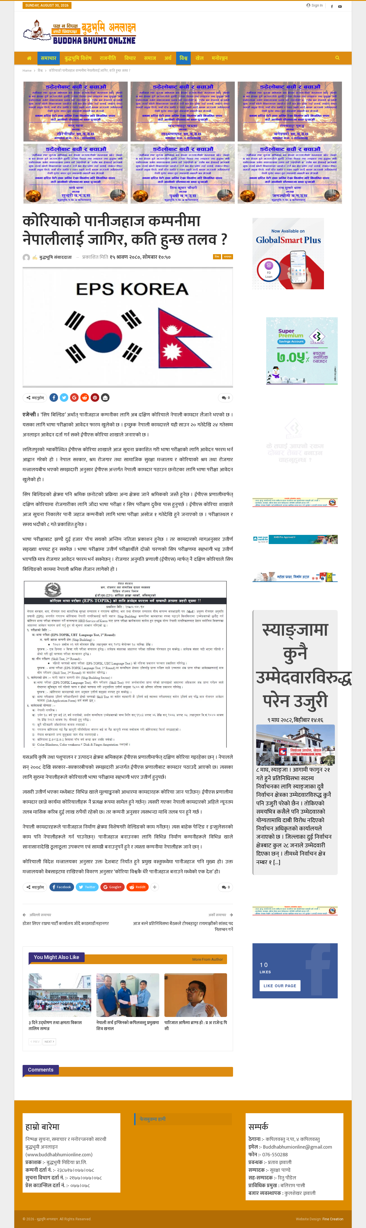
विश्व (183, 58)
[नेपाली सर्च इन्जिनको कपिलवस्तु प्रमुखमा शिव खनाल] (127, 995)
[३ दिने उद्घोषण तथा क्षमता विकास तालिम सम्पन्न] (60, 995)
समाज (150, 58)
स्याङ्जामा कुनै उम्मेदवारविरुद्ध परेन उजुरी (304, 666)
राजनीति (108, 58)
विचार (130, 58)
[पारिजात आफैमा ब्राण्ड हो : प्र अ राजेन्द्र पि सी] (195, 995)
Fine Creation (333, 1219)
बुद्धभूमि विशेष (78, 58)
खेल (200, 58)
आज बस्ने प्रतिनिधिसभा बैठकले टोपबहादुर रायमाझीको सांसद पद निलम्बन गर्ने (183, 926)
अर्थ (167, 58)
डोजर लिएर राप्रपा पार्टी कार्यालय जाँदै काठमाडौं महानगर (66, 923)
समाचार (48, 58)
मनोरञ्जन (220, 58)
